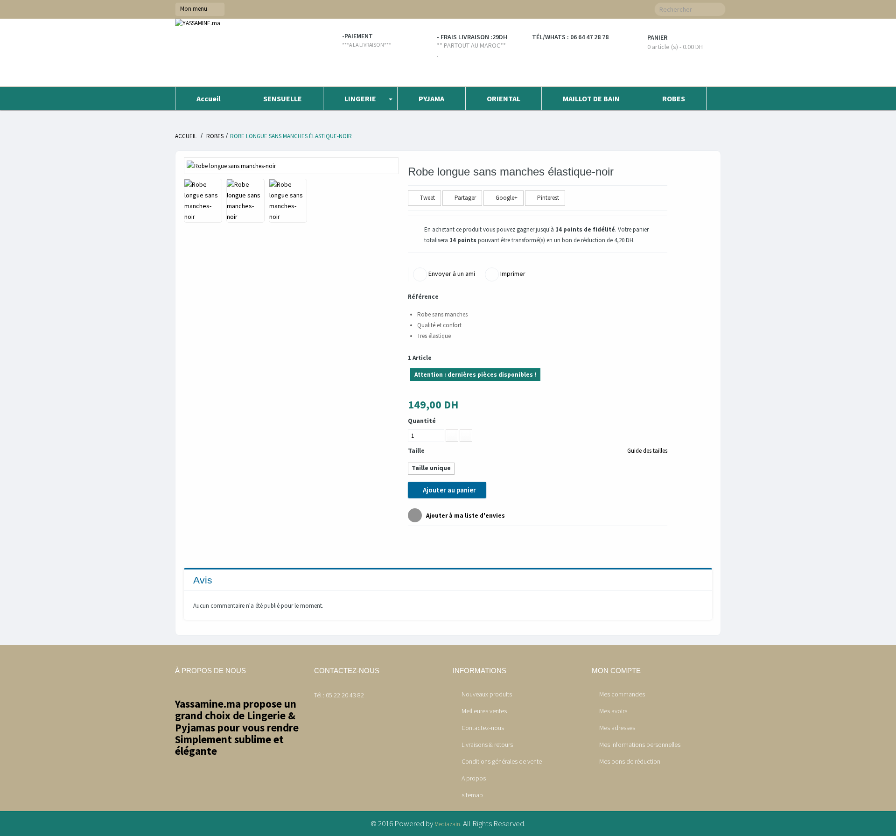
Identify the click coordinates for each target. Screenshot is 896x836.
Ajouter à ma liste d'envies (465, 516)
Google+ (506, 198)
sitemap (471, 795)
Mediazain (447, 824)
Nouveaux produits (486, 694)
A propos (473, 778)
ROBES (215, 136)
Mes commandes (622, 694)
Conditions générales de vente (501, 761)
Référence (423, 297)
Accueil (186, 136)
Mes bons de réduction (629, 761)
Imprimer (512, 273)
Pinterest (547, 198)
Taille (417, 450)
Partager (464, 198)
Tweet (427, 198)
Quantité (422, 420)
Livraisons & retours (486, 744)
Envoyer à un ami (451, 273)
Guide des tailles (646, 451)
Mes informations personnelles (639, 744)
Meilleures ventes (483, 711)
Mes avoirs (613, 711)
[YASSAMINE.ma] (240, 52)
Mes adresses (617, 728)
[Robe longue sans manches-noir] (231, 165)
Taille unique (431, 468)
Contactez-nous (482, 728)
